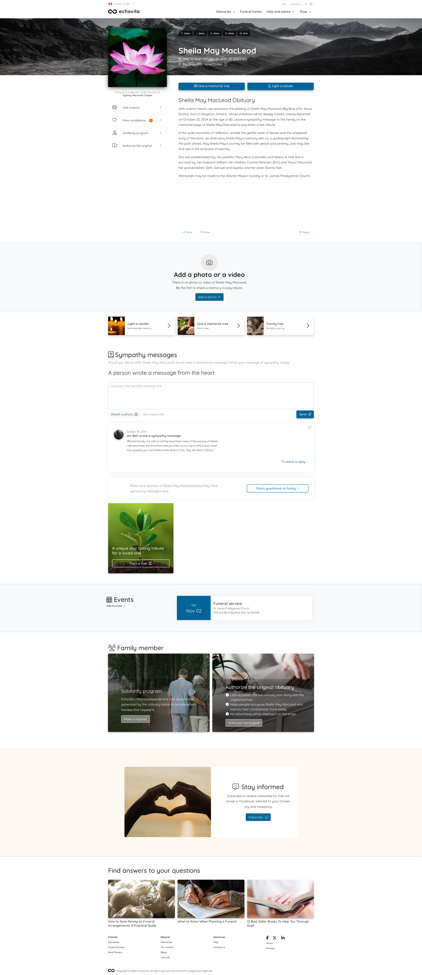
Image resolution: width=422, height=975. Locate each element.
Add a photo (207, 297)
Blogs (164, 952)
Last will (165, 957)
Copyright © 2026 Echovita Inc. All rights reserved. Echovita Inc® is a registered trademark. (165, 970)
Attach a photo (122, 414)
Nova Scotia (213, 64)
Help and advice (279, 12)
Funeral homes (251, 12)
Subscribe (256, 817)
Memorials (166, 942)
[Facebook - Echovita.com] (267, 938)
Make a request (135, 719)
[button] (122, 3)
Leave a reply (294, 462)
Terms (269, 943)
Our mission (167, 947)
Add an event (114, 605)
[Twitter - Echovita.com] (275, 938)
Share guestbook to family (276, 488)
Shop (303, 12)
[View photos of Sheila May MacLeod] (137, 57)
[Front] (123, 11)
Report (306, 232)
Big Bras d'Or (193, 64)
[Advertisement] (246, 206)
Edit (311, 32)
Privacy (270, 948)
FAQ (284, 4)
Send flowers (115, 952)
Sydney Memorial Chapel (137, 95)
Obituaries (223, 12)
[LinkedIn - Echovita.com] (283, 938)
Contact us (295, 4)
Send (303, 414)
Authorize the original (243, 723)
